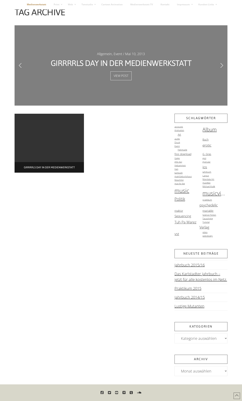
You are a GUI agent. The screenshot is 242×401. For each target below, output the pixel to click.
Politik (180, 199)
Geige (177, 158)
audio (177, 139)
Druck (177, 142)
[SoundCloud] (139, 392)
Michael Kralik (208, 186)
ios (204, 167)
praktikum (207, 200)
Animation (179, 130)
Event (177, 146)
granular (206, 162)
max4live (206, 183)
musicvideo (214, 193)
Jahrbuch (206, 172)
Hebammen (180, 165)
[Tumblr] (131, 392)
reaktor (179, 210)
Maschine (179, 180)
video (204, 232)
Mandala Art (208, 179)
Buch (205, 139)
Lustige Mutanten (189, 306)
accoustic (179, 126)
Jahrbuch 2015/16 (190, 264)
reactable (207, 210)
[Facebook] (102, 392)
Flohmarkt (182, 149)
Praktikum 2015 (188, 288)
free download (183, 154)
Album (209, 129)
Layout (205, 175)
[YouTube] (116, 392)
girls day (178, 162)
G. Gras (206, 154)
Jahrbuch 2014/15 (190, 297)
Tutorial (205, 222)
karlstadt (179, 173)
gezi (204, 158)
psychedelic (208, 205)
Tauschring (207, 218)
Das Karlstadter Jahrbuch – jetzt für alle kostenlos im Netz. (201, 276)
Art (179, 134)
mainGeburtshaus (183, 176)
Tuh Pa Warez (185, 222)
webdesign (207, 236)
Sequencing (183, 216)
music (182, 190)
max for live (180, 183)
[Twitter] (109, 392)
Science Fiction (209, 215)
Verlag (204, 227)
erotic (206, 145)
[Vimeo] (124, 392)
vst (177, 233)
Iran (176, 169)
